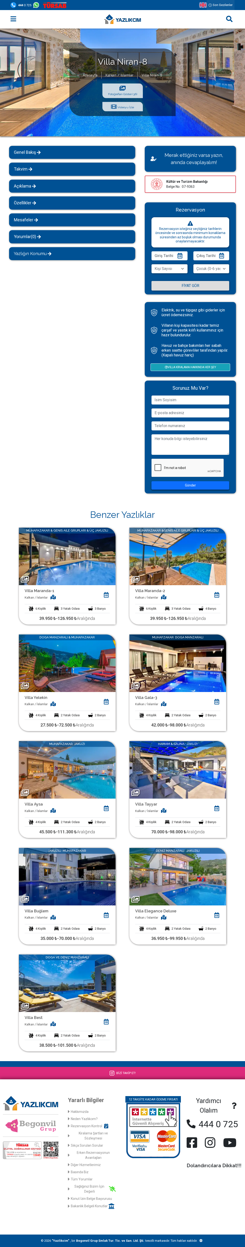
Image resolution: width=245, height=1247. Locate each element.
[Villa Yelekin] (67, 663)
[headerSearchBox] (229, 19)
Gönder (190, 485)
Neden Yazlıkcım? (84, 1119)
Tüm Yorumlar (82, 1179)
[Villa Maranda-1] (67, 556)
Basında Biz (80, 1172)
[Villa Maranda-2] (177, 556)
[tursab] (56, 5)
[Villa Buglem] (67, 876)
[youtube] (228, 1142)
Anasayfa (90, 75)
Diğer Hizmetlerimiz (86, 1165)
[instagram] (210, 1142)
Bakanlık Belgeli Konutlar (89, 1206)
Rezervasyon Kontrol (86, 1126)
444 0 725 (217, 1124)
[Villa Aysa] (67, 770)
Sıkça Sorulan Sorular (87, 1145)
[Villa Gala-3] (177, 663)
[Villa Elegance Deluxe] (177, 876)
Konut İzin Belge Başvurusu (91, 1199)
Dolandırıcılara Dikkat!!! (214, 1165)
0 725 (24, 5)
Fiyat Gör (190, 285)
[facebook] (193, 1142)
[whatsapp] (37, 5)
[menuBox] (13, 19)
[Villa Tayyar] (177, 770)
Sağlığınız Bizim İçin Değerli (89, 1188)
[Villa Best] (67, 983)
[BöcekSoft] (200, 1240)
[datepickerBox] (106, 595)
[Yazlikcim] (122, 19)
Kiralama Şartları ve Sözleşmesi (93, 1135)
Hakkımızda (80, 1112)
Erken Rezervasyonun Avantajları (93, 1155)
